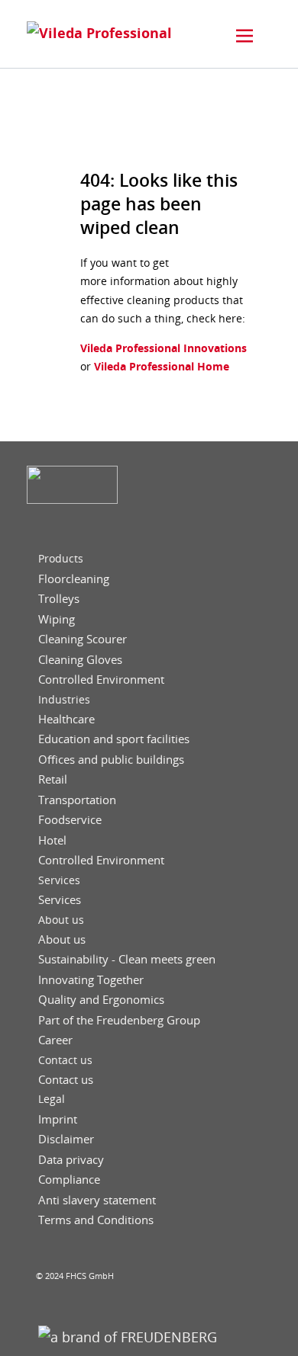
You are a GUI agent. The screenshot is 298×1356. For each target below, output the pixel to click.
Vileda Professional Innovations (163, 348)
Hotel (52, 840)
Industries (64, 700)
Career (55, 1040)
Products (60, 559)
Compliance (69, 1179)
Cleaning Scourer (82, 639)
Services (59, 880)
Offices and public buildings (111, 759)
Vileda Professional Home (160, 366)
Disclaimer (66, 1139)
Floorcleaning (73, 579)
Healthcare (66, 719)
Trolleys (58, 598)
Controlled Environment (101, 679)
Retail (52, 779)
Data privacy (71, 1159)
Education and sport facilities (113, 739)
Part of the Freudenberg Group (119, 1020)
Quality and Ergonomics (101, 999)
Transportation (77, 800)
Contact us (65, 1060)
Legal (51, 1099)
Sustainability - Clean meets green (126, 959)
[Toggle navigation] (244, 36)
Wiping (56, 619)
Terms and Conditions (96, 1220)
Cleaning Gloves (80, 659)
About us (61, 920)
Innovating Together (91, 980)
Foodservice (70, 820)
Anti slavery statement (97, 1200)
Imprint (57, 1119)
